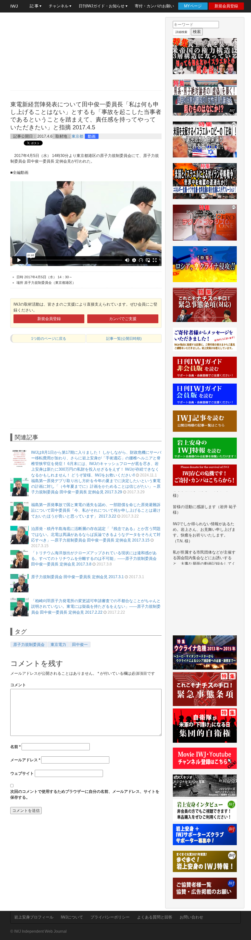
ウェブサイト (22, 773)
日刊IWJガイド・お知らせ (102, 6)
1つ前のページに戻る (48, 338)
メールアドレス (25, 760)
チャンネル (59, 6)
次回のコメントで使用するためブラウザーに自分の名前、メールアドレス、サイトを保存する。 (84, 794)
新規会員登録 (226, 6)
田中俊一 (80, 644)
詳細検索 (181, 32)
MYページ (193, 6)
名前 (15, 747)
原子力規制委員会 (29, 644)
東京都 (77, 136)
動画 (92, 136)
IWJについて (72, 917)
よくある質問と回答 (154, 917)
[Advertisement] (86, 51)
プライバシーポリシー (110, 917)
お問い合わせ (191, 917)
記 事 (34, 6)
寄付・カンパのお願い (154, 6)
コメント (18, 685)
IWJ (14, 6)
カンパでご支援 (123, 319)
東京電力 (58, 644)
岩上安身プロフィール (33, 917)
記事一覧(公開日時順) (124, 338)
